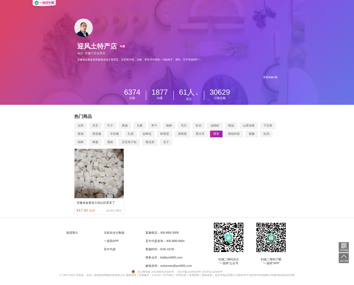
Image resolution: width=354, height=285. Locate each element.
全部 (81, 125)
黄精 (81, 133)
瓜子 (166, 142)
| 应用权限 (193, 275)
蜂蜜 (95, 142)
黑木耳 (200, 133)
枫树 (169, 125)
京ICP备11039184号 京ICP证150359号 (200, 271)
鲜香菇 (164, 133)
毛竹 (184, 125)
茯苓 (216, 133)
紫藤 (252, 133)
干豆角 (267, 125)
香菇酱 (96, 133)
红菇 (131, 133)
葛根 (110, 142)
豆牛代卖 (110, 249)
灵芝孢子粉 (129, 142)
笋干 (154, 125)
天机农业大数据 (114, 232)
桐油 (231, 125)
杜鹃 (266, 133)
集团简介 (72, 232)
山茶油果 (249, 125)
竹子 (110, 125)
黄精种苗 (234, 133)
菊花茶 (149, 142)
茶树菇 (182, 133)
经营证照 (181, 275)
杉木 (199, 125)
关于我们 (168, 275)
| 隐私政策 (206, 275)
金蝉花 (147, 133)
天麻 (140, 125)
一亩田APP (111, 241)
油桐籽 (214, 125)
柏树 (81, 142)
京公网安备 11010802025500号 (155, 271)
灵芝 (95, 125)
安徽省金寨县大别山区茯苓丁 (96, 202)
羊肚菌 (114, 133)
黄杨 (125, 125)
